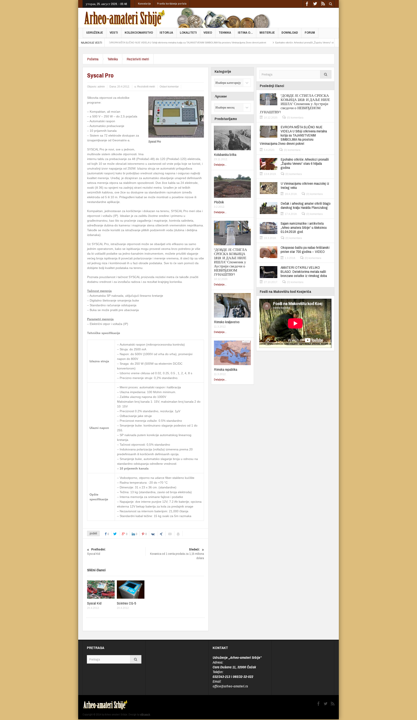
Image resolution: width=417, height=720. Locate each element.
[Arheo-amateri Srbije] (125, 18)
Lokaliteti (188, 32)
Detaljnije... (220, 164)
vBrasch (145, 714)
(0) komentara (295, 117)
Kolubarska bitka (225, 154)
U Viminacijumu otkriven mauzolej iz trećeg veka (305, 185)
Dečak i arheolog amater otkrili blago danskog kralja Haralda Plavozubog (306, 205)
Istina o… (245, 32)
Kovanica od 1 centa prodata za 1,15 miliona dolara (177, 553)
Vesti (114, 32)
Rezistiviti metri (138, 58)
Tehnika (225, 32)
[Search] (325, 74)
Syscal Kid (94, 603)
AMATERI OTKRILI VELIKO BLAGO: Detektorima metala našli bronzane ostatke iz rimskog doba (304, 271)
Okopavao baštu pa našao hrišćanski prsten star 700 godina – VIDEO (305, 249)
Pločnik (219, 202)
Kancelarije (144, 3)
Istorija (166, 32)
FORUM (310, 32)
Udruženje (94, 32)
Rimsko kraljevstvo (227, 322)
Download (289, 32)
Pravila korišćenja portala (172, 3)
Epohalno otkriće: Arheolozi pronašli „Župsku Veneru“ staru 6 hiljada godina (292, 42)
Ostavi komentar (169, 86)
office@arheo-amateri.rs (230, 686)
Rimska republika (225, 369)
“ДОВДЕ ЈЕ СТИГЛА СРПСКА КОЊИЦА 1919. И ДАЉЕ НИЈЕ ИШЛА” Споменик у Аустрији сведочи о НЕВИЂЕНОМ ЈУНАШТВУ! (230, 261)
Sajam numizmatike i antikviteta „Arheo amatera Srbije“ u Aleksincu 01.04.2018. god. (304, 227)
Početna (92, 58)
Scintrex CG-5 (126, 603)
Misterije (267, 32)
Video (208, 32)
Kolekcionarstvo (139, 32)
